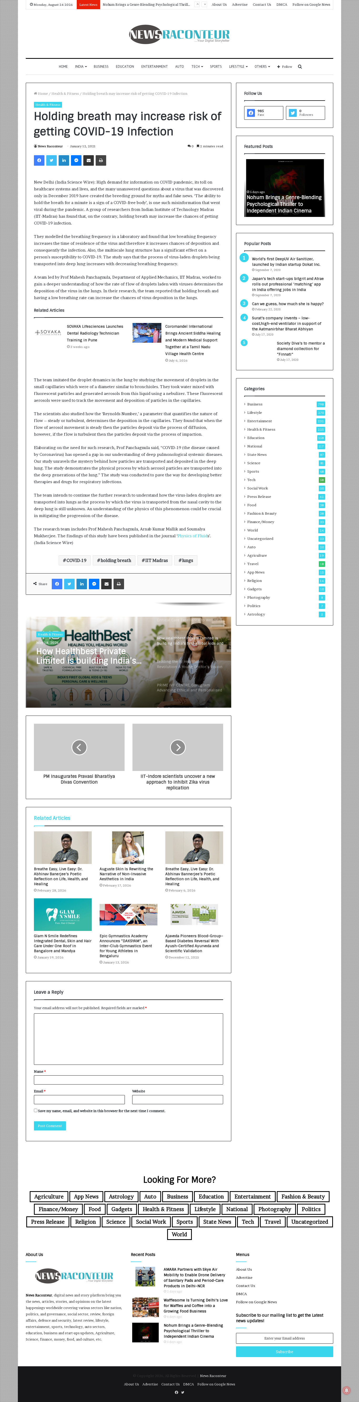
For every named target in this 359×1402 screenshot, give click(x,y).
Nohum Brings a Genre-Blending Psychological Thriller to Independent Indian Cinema (284, 204)
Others (261, 66)
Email (39, 1091)
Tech (195, 66)
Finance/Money (260, 522)
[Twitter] (51, 160)
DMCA (281, 4)
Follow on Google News (311, 4)
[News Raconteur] (179, 34)
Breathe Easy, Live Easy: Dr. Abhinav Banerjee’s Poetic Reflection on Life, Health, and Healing (61, 876)
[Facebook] (39, 160)
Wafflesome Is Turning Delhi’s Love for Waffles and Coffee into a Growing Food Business (196, 1306)
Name (40, 1071)
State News (257, 454)
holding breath (116, 560)
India (79, 66)
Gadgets (254, 589)
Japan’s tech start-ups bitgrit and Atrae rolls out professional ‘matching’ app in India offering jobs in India (288, 284)
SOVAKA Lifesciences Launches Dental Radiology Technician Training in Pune (95, 333)
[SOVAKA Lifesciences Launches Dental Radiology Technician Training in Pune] (48, 333)
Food (251, 505)
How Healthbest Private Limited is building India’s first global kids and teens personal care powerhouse (87, 656)
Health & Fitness (65, 93)
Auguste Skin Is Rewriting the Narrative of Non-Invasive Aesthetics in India (126, 874)
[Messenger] (76, 160)
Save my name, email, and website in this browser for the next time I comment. (102, 1111)
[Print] (101, 160)
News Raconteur (50, 146)
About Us (219, 4)
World (252, 530)
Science (253, 463)
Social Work (257, 488)
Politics (253, 606)
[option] (128, 655)
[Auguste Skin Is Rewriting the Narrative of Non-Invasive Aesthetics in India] (128, 847)
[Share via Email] (88, 160)
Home (63, 66)
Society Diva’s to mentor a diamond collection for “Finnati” (301, 349)
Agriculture (257, 555)
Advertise (240, 4)
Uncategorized (260, 538)
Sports (216, 66)
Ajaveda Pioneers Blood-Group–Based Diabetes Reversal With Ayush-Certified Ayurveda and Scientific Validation (194, 943)
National (254, 446)
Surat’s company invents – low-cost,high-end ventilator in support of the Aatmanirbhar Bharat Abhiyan (286, 323)
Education (125, 66)
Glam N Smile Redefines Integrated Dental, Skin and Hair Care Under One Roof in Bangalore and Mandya (62, 943)
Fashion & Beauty (261, 513)
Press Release (259, 496)
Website (138, 1091)
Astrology (256, 614)
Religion (254, 580)
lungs (187, 560)
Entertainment (154, 66)
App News (256, 572)
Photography (258, 597)
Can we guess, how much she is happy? (288, 303)
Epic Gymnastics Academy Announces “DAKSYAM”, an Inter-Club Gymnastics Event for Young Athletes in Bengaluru (126, 946)
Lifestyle (236, 66)
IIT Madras (156, 560)
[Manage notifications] (346, 1390)
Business (101, 66)
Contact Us (262, 4)
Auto (179, 66)
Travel (252, 564)
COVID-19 (76, 560)
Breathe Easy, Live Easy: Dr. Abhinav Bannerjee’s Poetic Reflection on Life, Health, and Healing (192, 876)
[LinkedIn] (64, 160)
